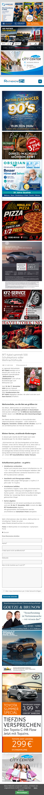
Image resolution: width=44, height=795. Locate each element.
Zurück (6, 532)
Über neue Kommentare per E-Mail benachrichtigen (23, 591)
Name (4, 543)
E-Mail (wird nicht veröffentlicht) (13, 551)
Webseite (5, 558)
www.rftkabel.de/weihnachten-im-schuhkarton (18, 523)
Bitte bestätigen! (22, 792)
